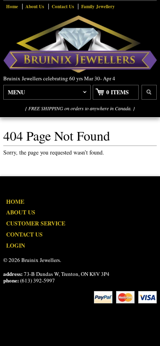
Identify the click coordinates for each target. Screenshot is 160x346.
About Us (34, 6)
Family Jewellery (98, 6)
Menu (16, 92)
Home (12, 6)
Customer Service (35, 223)
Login (15, 245)
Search (149, 92)
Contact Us (63, 6)
